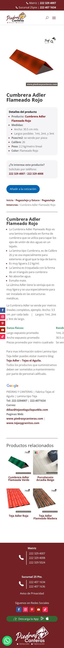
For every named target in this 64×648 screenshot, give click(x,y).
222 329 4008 (35, 173)
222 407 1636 (37, 586)
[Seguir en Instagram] (2, 316)
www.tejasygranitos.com (22, 423)
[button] (52, 42)
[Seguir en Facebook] (2, 310)
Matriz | (42, 3)
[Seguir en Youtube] (2, 330)
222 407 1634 (37, 582)
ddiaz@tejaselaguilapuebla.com (27, 409)
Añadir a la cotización (23, 189)
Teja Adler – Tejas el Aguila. (24, 360)
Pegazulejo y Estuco (28, 200)
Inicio (9, 200)
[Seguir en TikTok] (2, 336)
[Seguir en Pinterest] (2, 323)
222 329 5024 (37, 562)
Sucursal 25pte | (37, 7)
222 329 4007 (17, 173)
